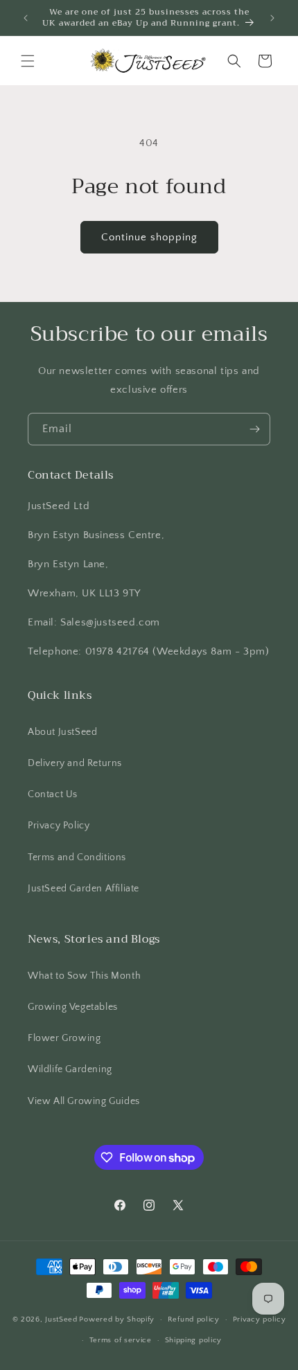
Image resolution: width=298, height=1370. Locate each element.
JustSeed (61, 1319)
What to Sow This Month (84, 975)
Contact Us (53, 794)
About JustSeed (62, 732)
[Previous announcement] (25, 18)
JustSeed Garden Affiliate (83, 888)
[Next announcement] (272, 18)
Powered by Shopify (117, 1319)
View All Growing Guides (84, 1101)
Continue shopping (149, 237)
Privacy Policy (58, 825)
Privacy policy (259, 1319)
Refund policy (194, 1319)
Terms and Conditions (77, 857)
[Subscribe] (254, 429)
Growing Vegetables (73, 1007)
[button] (27, 61)
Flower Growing (64, 1038)
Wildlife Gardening (70, 1069)
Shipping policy (193, 1340)
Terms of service (120, 1340)
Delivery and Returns (75, 763)
